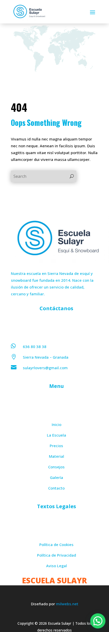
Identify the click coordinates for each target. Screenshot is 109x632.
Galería (56, 477)
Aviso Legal (56, 565)
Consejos (56, 466)
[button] (97, 620)
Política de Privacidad (56, 555)
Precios (56, 445)
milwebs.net (67, 603)
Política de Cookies (56, 544)
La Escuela (56, 435)
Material (56, 456)
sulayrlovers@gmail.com (45, 367)
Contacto (56, 488)
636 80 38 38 (34, 346)
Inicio (56, 424)
